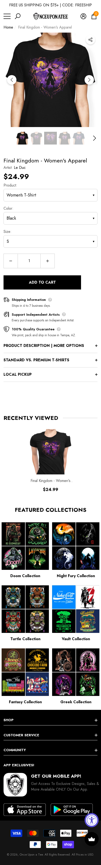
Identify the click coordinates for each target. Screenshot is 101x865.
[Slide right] (89, 80)
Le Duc (20, 167)
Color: (8, 208)
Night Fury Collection (76, 576)
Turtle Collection (25, 639)
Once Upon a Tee (31, 854)
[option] (50, 80)
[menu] (7, 16)
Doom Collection (25, 576)
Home (8, 27)
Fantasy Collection (25, 702)
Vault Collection (76, 639)
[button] (17, 16)
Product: (10, 185)
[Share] (90, 39)
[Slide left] (11, 80)
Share (90, 39)
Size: (8, 231)
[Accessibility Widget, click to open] (92, 820)
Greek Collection (75, 702)
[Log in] (83, 16)
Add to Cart (42, 282)
